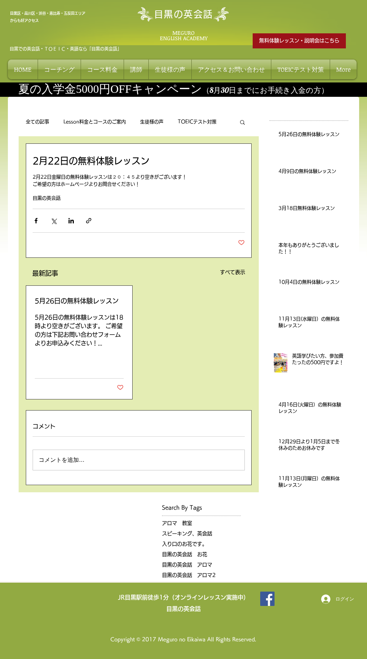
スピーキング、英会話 (187, 533)
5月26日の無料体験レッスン (77, 301)
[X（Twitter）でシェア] (53, 220)
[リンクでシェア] (88, 220)
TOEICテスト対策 (197, 121)
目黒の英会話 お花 (184, 554)
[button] (242, 122)
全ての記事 (37, 121)
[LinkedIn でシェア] (71, 220)
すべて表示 (232, 272)
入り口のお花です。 (184, 543)
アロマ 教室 (177, 523)
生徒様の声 (151, 121)
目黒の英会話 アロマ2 (189, 575)
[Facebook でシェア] (36, 220)
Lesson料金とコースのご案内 (94, 121)
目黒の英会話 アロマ (187, 564)
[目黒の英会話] (267, 599)
